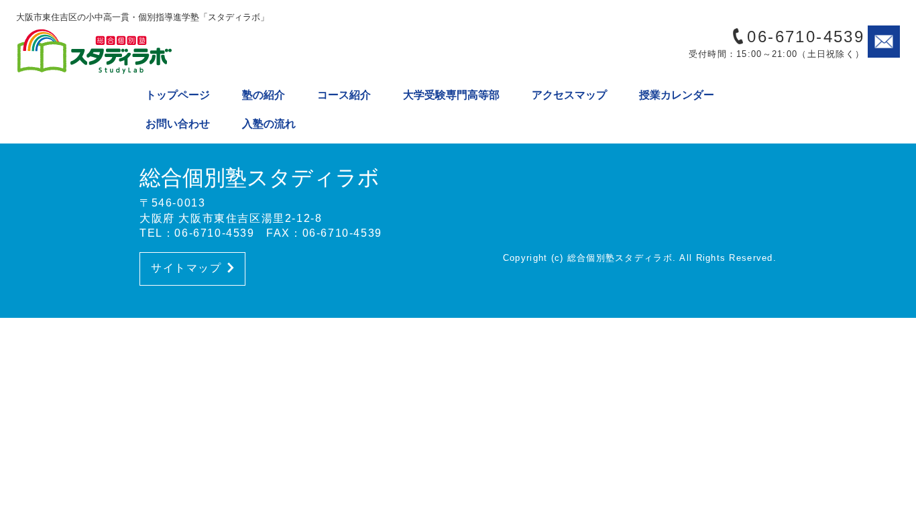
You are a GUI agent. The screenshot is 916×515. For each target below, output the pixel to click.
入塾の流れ (269, 123)
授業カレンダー (676, 95)
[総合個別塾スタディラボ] (130, 50)
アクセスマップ (569, 95)
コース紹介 (344, 95)
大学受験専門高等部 (451, 95)
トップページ (178, 95)
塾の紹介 (263, 95)
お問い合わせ (178, 123)
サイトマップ (186, 268)
